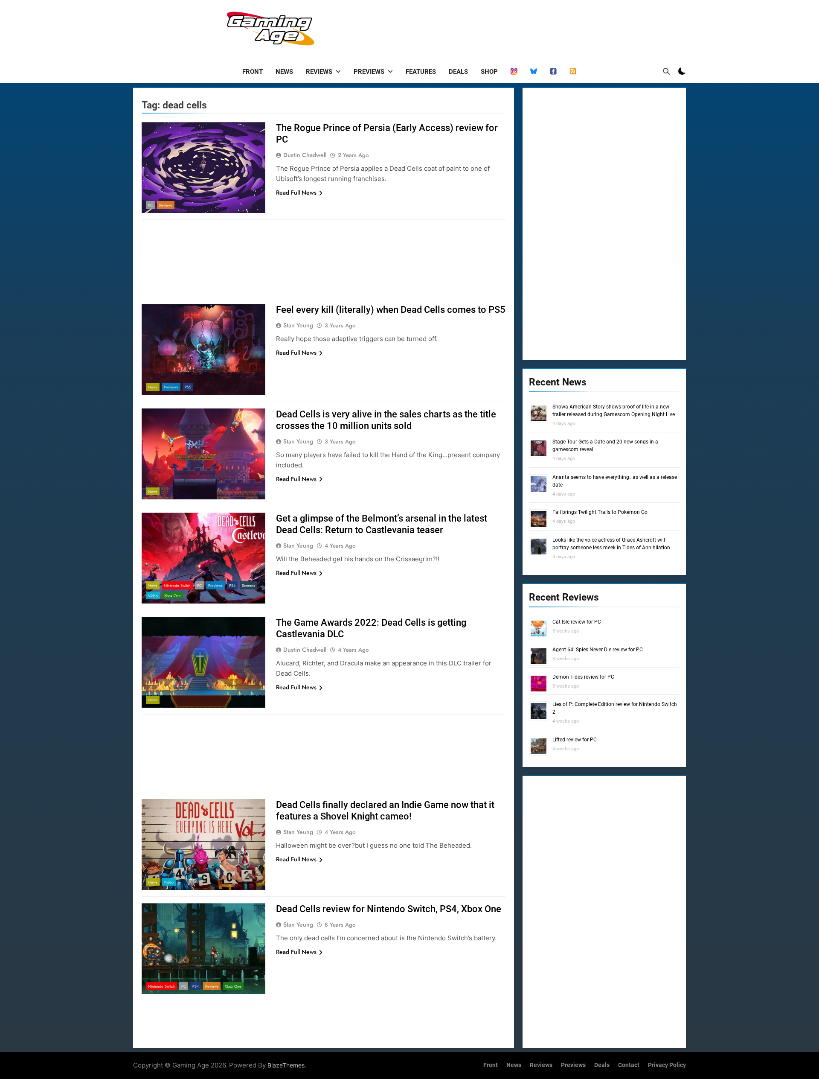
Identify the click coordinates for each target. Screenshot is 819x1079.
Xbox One (172, 595)
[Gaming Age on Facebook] (553, 71)
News (284, 72)
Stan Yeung (298, 325)
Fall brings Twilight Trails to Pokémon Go (600, 512)
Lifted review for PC (574, 740)
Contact (628, 1065)
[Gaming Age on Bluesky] (533, 71)
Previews (369, 72)
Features (421, 72)
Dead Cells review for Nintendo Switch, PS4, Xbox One (388, 909)
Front (252, 72)
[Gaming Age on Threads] (514, 71)
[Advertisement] (530, 28)
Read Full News (296, 192)
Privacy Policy (667, 1065)
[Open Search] (666, 71)
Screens (248, 585)
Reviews (319, 72)
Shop (489, 72)
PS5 (188, 387)
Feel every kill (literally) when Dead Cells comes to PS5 (390, 309)
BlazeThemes (286, 1065)
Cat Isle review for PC (576, 622)
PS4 (232, 585)
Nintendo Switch (177, 585)
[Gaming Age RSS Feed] (573, 71)
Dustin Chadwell (304, 155)
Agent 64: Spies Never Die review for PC (597, 650)
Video (153, 595)
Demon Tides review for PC (583, 677)
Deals (458, 72)
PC (150, 205)
